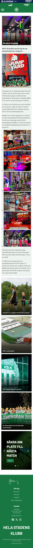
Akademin (16, 497)
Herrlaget (16, 491)
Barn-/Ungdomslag (16, 500)
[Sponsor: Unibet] (28, 2)
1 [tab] (15, 466)
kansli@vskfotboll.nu (16, 515)
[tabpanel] (16, 450)
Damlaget (16, 494)
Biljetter (10, 460)
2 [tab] (17, 466)
